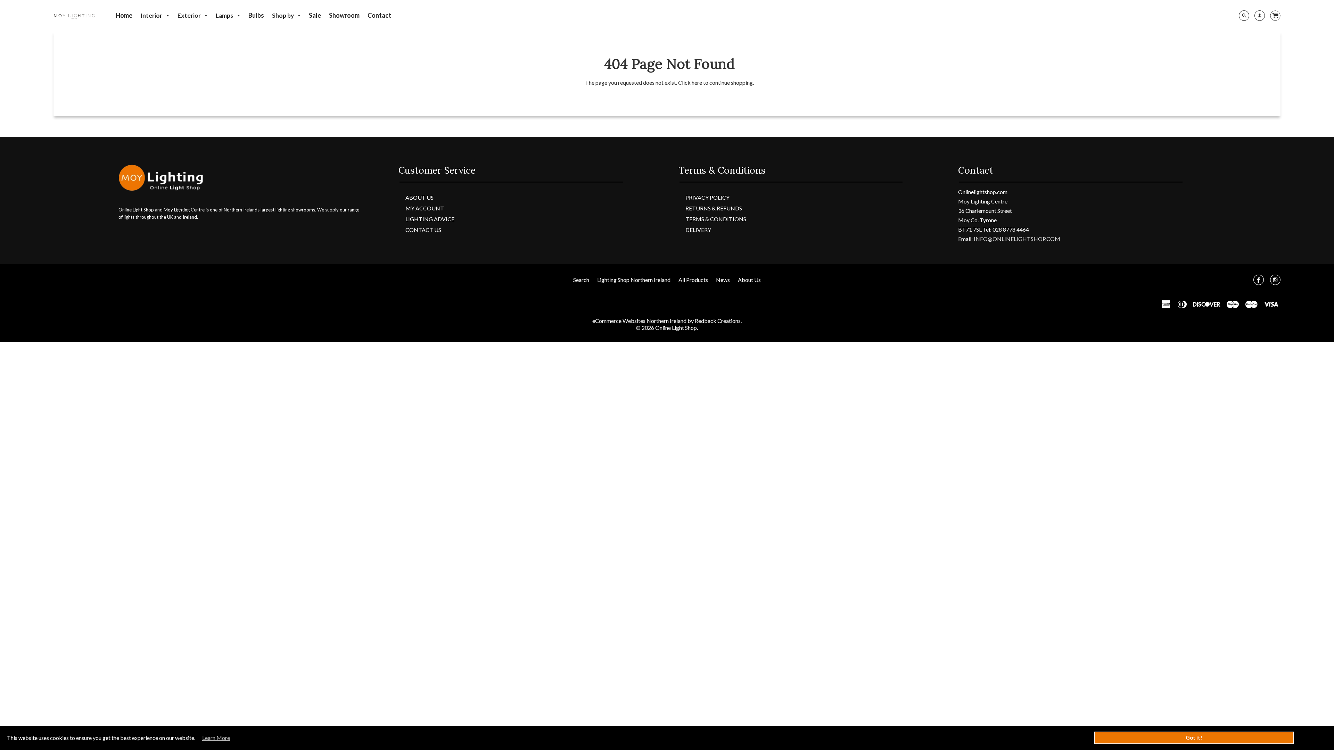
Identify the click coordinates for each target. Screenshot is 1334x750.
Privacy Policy (707, 197)
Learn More (216, 737)
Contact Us (423, 229)
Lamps (225, 15)
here (697, 82)
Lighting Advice (429, 219)
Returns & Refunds (713, 208)
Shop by (283, 15)
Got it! (1194, 737)
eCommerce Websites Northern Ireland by (643, 320)
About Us (419, 197)
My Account (424, 208)
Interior (151, 15)
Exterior (190, 15)
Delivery (698, 229)
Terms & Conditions (715, 219)
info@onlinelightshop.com (1017, 238)
